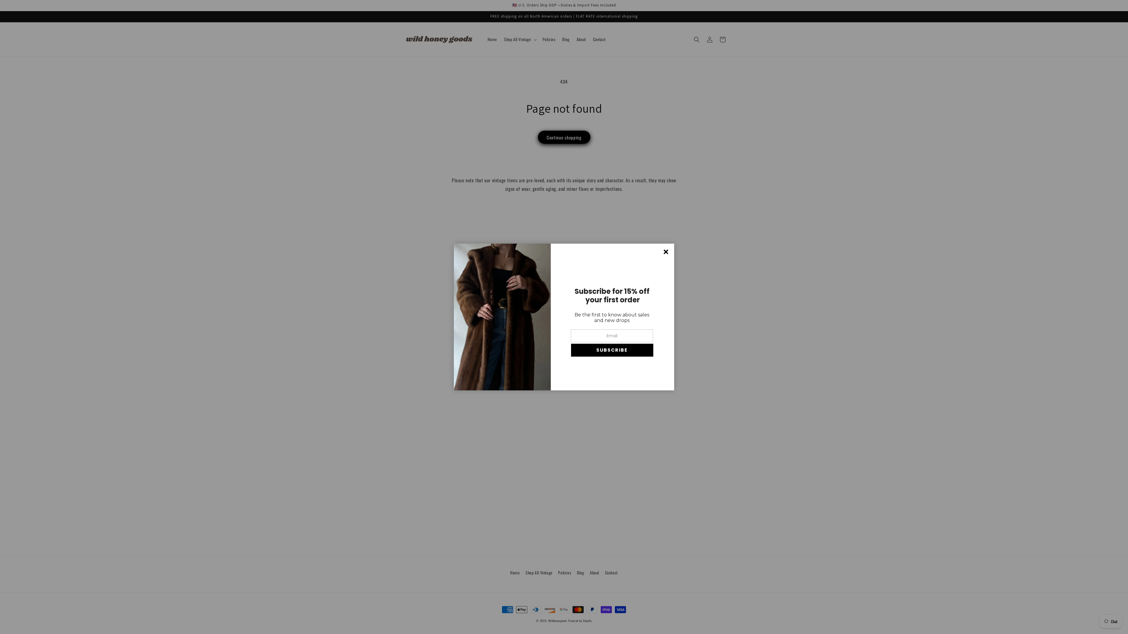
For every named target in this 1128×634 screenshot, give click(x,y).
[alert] (564, 317)
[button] (612, 350)
